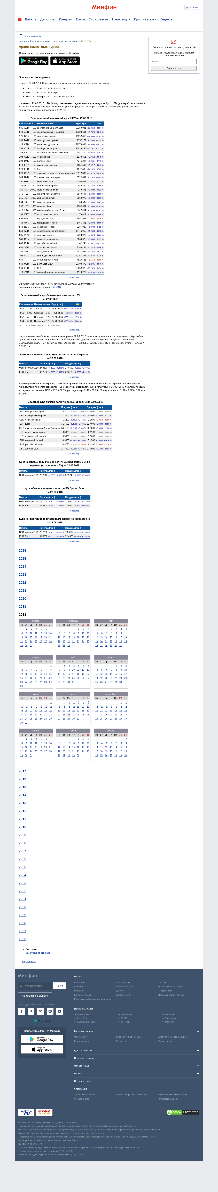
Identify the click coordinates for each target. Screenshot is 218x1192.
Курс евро (163, 982)
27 (45, 641)
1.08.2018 (56, 287)
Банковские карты (125, 986)
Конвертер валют (82, 995)
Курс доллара (123, 982)
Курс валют (79, 982)
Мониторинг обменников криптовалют (92, 999)
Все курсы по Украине (38, 952)
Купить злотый (165, 1041)
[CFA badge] (61, 1112)
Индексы (166, 19)
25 (36, 641)
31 (31, 645)
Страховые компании (168, 1099)
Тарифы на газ (165, 991)
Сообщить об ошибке (35, 995)
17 (31, 637)
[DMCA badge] (183, 1113)
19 (41, 637)
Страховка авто (81, 1099)
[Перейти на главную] (109, 7)
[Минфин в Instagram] (50, 1011)
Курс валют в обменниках (129, 1037)
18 (36, 637)
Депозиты (47, 19)
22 (21, 641)
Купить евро (122, 1041)
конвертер (74, 277)
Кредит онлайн (123, 995)
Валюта (30, 19)
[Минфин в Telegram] (31, 1011)
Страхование (98, 19)
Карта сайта (29, 961)
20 (45, 637)
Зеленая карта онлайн (85, 1095)
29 (21, 645)
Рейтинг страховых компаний (172, 1095)
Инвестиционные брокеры (171, 986)
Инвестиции (121, 19)
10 (31, 633)
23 (26, 641)
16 (26, 637)
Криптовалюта (145, 19)
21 (50, 637)
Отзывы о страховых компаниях (132, 1095)
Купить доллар (81, 1041)
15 (21, 637)
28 (50, 641)
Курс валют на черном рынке (172, 1037)
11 (36, 633)
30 (26, 645)
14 (50, 633)
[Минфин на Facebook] (21, 1011)
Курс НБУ (78, 986)
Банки (80, 19)
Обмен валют (80, 1037)
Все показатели (32, 36)
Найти (59, 985)
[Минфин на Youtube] (59, 1011)
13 (45, 633)
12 (41, 633)
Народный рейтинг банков (171, 995)
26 (41, 641)
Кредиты (65, 19)
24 (31, 641)
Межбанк (78, 991)
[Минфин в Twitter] (40, 1011)
